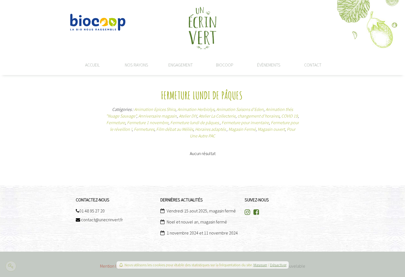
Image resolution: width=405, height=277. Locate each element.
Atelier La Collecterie (217, 116)
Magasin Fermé (242, 129)
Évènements (268, 65)
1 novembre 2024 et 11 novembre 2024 (202, 233)
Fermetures (144, 129)
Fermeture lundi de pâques (195, 122)
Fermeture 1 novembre (147, 122)
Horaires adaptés (210, 129)
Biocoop (224, 65)
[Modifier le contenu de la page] (11, 266)
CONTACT (313, 65)
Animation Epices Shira (154, 109)
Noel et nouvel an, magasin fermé (197, 222)
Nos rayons (136, 65)
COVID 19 (289, 116)
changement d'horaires (258, 116)
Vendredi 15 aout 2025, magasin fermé (201, 211)
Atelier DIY (188, 116)
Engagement (180, 65)
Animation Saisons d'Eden (240, 109)
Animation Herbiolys (195, 109)
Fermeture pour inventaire (245, 122)
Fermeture (115, 122)
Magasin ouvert (271, 129)
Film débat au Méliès (174, 129)
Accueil (92, 65)
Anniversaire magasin (157, 116)
